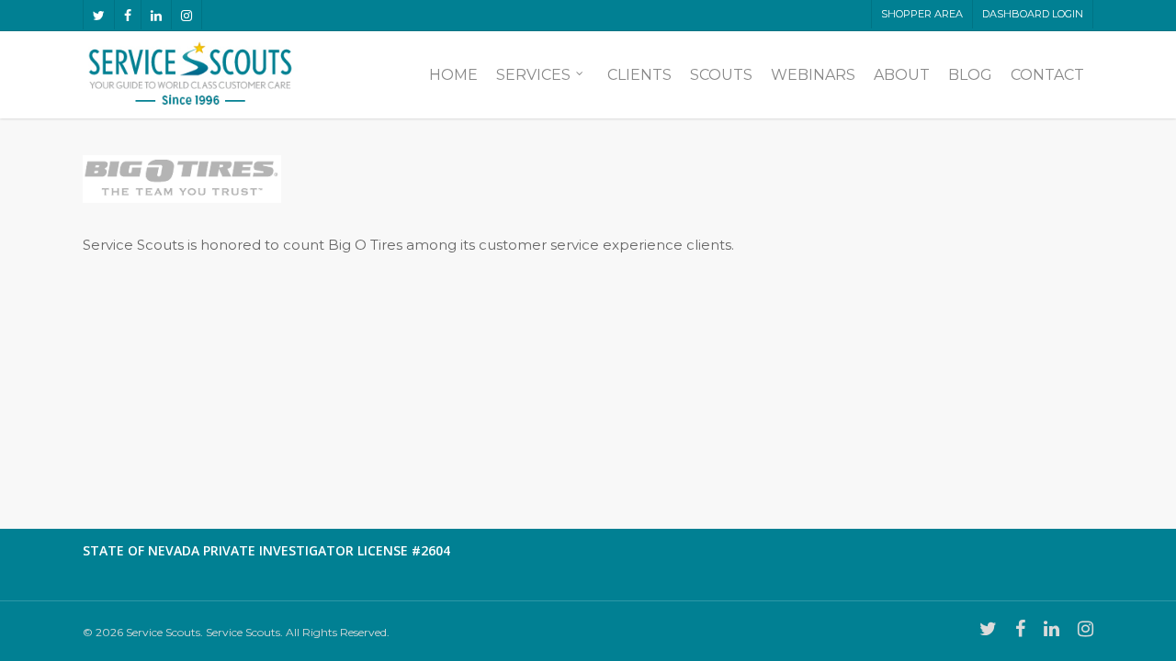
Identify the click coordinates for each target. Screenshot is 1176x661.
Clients (639, 75)
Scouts (721, 75)
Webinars (813, 75)
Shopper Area (922, 13)
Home (453, 75)
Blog (970, 75)
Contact (1047, 75)
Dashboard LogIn (1032, 13)
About (902, 75)
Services (533, 75)
